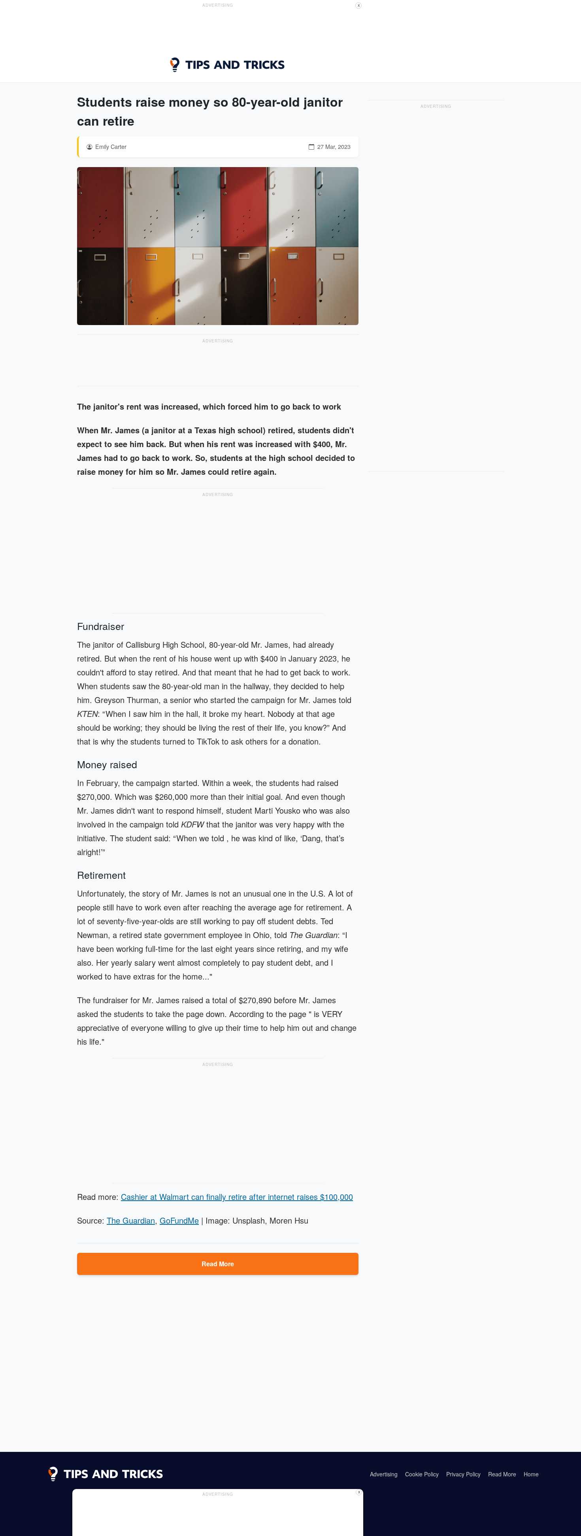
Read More (218, 1263)
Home (531, 1474)
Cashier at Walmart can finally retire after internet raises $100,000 (237, 1196)
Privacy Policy (463, 1474)
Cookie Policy (422, 1474)
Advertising (384, 1474)
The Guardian (131, 1220)
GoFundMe (179, 1220)
